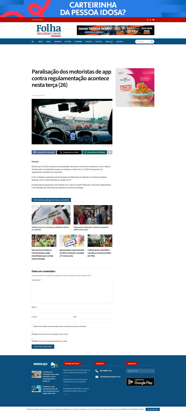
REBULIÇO (109, 41)
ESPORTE (88, 41)
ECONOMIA (78, 41)
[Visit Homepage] (47, 30)
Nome (34, 307)
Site (75, 317)
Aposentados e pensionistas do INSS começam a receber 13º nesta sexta (72, 253)
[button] (115, 30)
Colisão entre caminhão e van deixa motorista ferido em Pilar (99, 253)
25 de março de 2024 (38, 95)
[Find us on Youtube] (153, 19)
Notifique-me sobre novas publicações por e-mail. (49, 341)
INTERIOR (57, 41)
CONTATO (119, 41)
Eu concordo (153, 409)
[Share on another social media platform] (110, 152)
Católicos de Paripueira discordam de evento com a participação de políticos (51, 376)
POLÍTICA (98, 41)
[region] (93, 8)
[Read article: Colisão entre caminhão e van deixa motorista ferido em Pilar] (100, 240)
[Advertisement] (135, 126)
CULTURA (67, 41)
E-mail (35, 317)
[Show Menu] (33, 41)
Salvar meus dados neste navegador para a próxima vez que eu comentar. (60, 326)
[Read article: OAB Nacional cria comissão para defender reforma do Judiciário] (51, 214)
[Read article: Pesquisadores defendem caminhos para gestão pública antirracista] (93, 214)
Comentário (37, 280)
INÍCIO (40, 41)
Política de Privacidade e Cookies (133, 409)
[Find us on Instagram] (150, 19)
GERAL (48, 41)
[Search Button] (152, 42)
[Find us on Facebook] (147, 19)
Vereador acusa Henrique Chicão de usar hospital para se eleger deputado (51, 389)
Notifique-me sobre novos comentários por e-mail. (50, 334)
